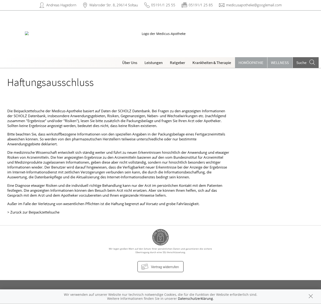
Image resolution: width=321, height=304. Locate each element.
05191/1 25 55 (163, 5)
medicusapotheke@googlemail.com (254, 5)
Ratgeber (177, 62)
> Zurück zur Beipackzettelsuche (33, 212)
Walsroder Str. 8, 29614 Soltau (113, 5)
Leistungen (154, 62)
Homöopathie (251, 62)
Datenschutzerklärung (195, 298)
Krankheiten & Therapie (211, 62)
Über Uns (129, 62)
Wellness (280, 62)
